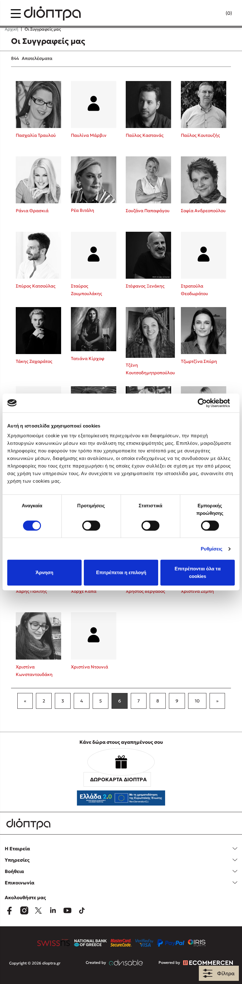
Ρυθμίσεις (212, 548)
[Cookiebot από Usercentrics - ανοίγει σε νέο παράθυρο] (207, 403)
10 (197, 701)
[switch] (91, 526)
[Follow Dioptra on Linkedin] (53, 910)
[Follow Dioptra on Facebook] (9, 910)
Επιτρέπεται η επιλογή (121, 572)
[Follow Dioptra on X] (38, 910)
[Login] (216, 13)
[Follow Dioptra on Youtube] (67, 910)
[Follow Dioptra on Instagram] (24, 910)
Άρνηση (44, 572)
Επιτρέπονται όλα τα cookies (198, 572)
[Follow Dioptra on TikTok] (82, 910)
